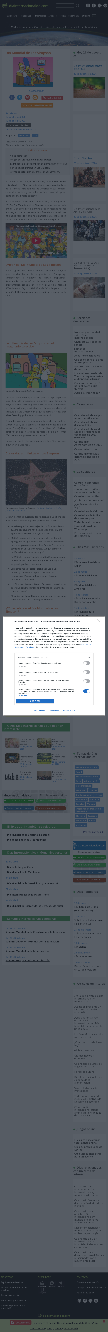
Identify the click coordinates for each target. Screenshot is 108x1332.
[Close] (99, 621)
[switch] (86, 663)
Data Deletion (39, 710)
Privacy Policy (69, 710)
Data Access (54, 710)
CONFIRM (35, 701)
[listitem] (54, 657)
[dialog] (54, 666)
